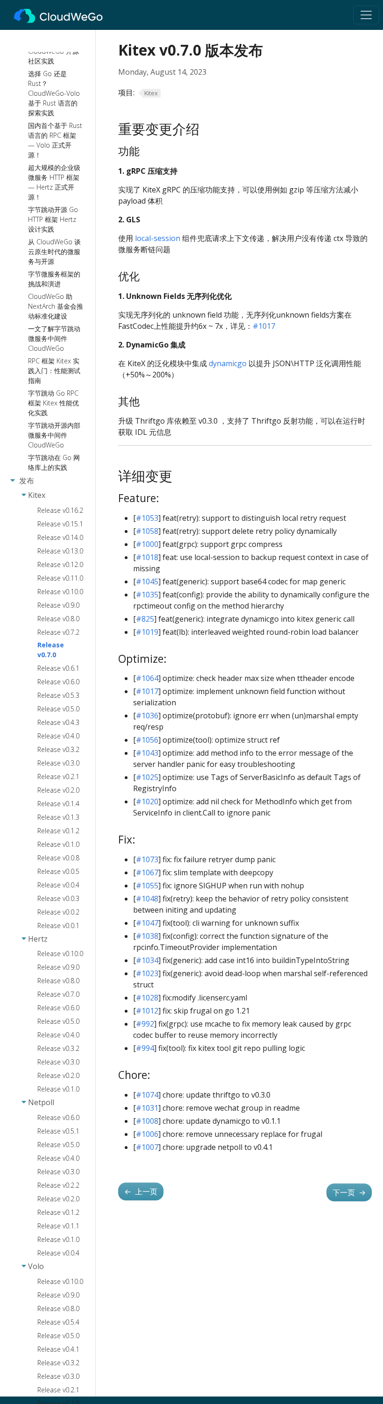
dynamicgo (228, 363)
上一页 (140, 1191)
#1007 (147, 1147)
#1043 (147, 753)
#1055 (147, 885)
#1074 (147, 1095)
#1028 (147, 998)
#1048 (147, 898)
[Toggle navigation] (366, 15)
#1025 (147, 777)
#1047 (147, 923)
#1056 (147, 740)
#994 (145, 1048)
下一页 (349, 1192)
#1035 (147, 594)
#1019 (147, 632)
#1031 (147, 1108)
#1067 (147, 872)
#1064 (147, 678)
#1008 (147, 1121)
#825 (145, 619)
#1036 (147, 715)
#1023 (147, 973)
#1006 (147, 1134)
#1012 (147, 1011)
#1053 (147, 518)
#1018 (147, 557)
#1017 (264, 326)
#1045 (147, 581)
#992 (145, 1024)
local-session (157, 238)
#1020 (147, 801)
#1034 (147, 960)
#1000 (147, 544)
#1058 (147, 531)
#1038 (147, 936)
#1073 (147, 859)
